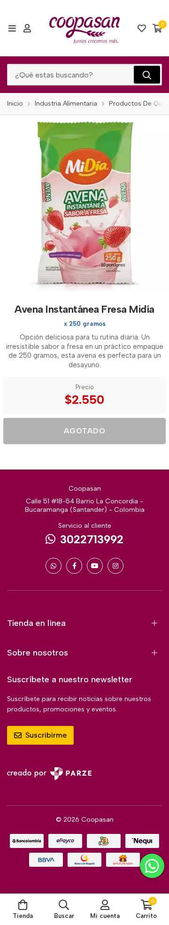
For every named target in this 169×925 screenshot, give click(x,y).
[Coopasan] (84, 28)
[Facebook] (74, 566)
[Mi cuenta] (27, 28)
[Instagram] (115, 566)
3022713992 (91, 539)
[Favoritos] (142, 28)
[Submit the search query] (147, 75)
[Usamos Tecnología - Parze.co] (49, 773)
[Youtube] (95, 566)
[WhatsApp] (53, 566)
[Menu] (12, 28)
